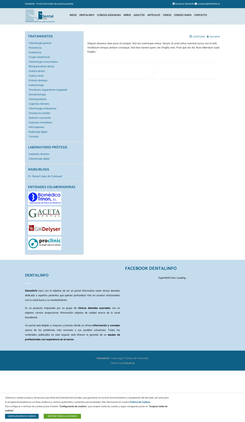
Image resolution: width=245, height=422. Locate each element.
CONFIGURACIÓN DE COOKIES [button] (22, 416)
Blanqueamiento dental (41, 66)
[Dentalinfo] (40, 15)
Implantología (36, 85)
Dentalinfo (86, 15)
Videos (167, 15)
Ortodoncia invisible (39, 113)
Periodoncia (35, 48)
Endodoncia (35, 52)
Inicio (73, 15)
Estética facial (36, 76)
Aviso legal (117, 358)
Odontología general (40, 43)
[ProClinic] (44, 249)
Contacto (200, 15)
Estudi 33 (129, 363)
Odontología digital (39, 159)
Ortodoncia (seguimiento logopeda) (48, 90)
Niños (127, 15)
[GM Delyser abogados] (44, 234)
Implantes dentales (39, 154)
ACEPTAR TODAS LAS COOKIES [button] (62, 416)
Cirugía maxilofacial (39, 57)
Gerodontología (37, 94)
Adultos (139, 15)
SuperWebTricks (167, 278)
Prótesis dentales (38, 80)
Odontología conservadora (43, 62)
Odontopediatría (37, 99)
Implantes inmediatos (40, 122)
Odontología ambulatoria (42, 108)
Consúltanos (183, 15)
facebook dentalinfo (185, 4)
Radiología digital (38, 132)
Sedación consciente (40, 118)
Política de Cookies (140, 402)
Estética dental (37, 71)
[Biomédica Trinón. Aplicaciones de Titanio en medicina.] (44, 204)
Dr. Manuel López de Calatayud (45, 176)
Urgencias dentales (39, 104)
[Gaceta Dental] (44, 219)
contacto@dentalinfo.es (209, 4)
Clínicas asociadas (109, 15)
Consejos (34, 136)
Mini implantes (36, 127)
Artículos (153, 15)
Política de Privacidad (136, 358)
